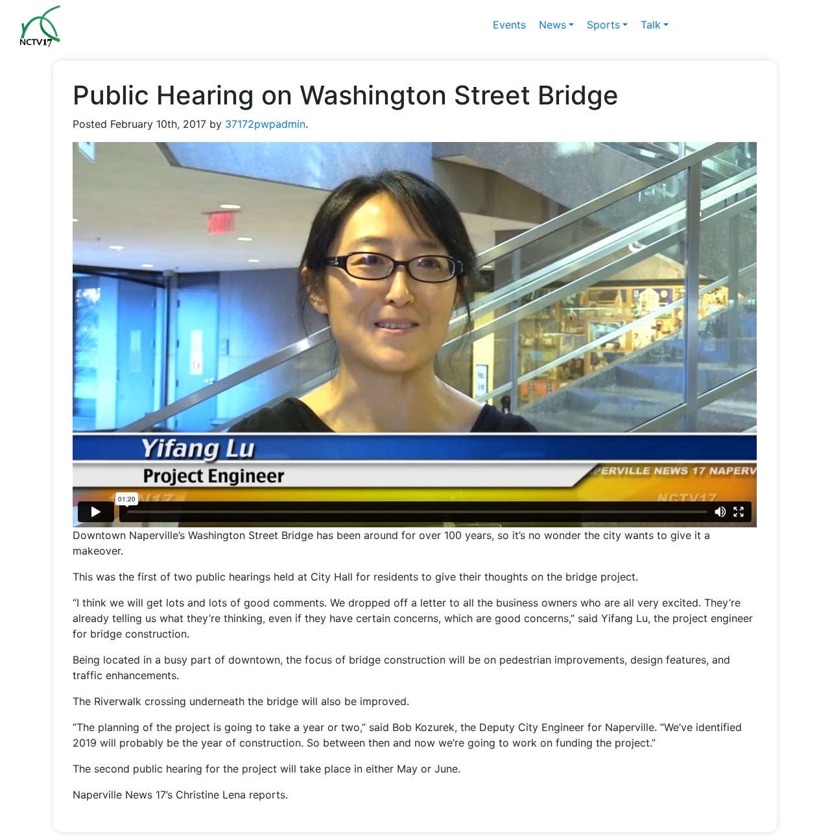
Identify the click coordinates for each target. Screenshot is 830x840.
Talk (651, 24)
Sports (603, 24)
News (552, 24)
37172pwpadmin (265, 123)
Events (509, 24)
